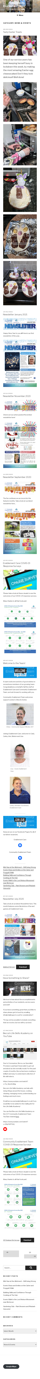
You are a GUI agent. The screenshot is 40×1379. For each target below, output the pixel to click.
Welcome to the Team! (14, 663)
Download (23, 967)
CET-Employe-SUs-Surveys (11, 1240)
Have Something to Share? (16, 978)
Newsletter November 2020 (17, 396)
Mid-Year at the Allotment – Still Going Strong (19, 867)
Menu (21, 15)
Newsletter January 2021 (15, 314)
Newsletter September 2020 (17, 477)
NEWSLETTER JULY (9, 967)
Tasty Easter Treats (12, 32)
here (17, 1117)
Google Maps (11, 1366)
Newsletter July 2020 (13, 899)
